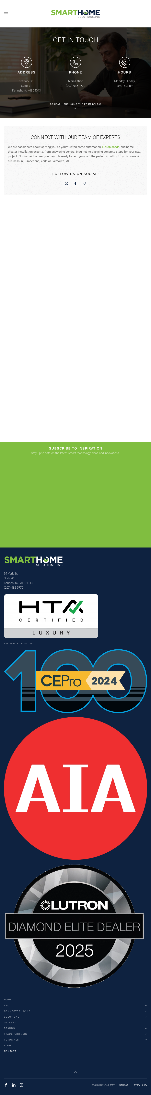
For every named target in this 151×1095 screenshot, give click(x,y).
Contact (10, 1051)
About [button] (8, 1005)
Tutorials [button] (11, 1039)
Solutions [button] (11, 1016)
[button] (6, 13)
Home (8, 999)
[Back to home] (75, 13)
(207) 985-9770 (75, 86)
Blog (7, 1045)
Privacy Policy (140, 1085)
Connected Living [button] (17, 1011)
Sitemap (123, 1085)
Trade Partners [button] (16, 1033)
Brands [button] (9, 1028)
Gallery (10, 1022)
